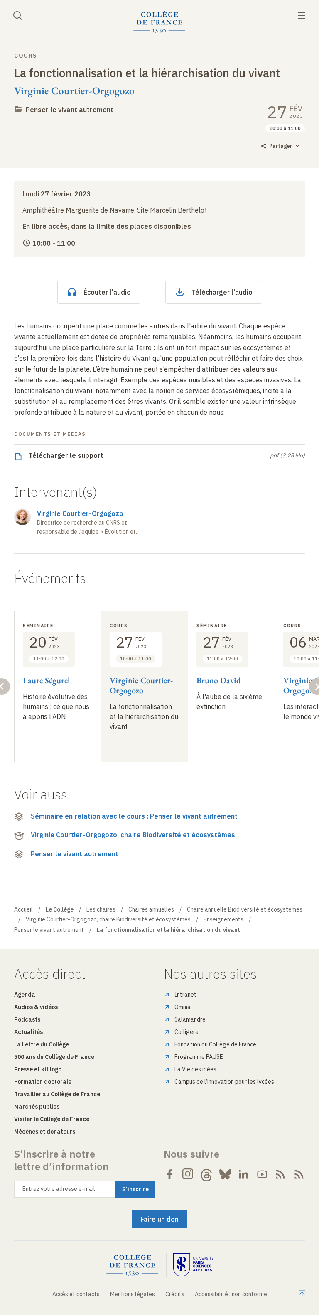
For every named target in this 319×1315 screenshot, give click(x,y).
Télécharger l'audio (222, 292)
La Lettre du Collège (41, 1044)
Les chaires (100, 909)
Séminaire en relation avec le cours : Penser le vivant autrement (134, 816)
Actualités (28, 1032)
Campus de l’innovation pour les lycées (224, 1081)
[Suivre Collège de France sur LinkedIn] (243, 1174)
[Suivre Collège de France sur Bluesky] (225, 1174)
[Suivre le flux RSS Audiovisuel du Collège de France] (299, 1174)
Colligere (186, 1032)
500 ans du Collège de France (54, 1057)
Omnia (182, 1007)
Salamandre (190, 1019)
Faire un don (159, 1219)
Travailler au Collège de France (57, 1094)
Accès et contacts (76, 1294)
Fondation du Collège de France (215, 1044)
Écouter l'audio (107, 292)
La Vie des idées (195, 1069)
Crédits (174, 1294)
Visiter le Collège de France (51, 1119)
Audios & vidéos (36, 1007)
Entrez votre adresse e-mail (58, 1189)
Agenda (24, 994)
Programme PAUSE (198, 1057)
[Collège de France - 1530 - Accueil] (159, 22)
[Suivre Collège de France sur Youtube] (262, 1174)
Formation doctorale (42, 1081)
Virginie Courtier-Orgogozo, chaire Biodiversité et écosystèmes (133, 835)
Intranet (185, 994)
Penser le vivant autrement (69, 109)
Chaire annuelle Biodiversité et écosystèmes (244, 909)
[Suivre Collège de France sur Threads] (206, 1174)
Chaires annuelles (151, 909)
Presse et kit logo (37, 1069)
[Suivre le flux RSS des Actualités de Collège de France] (280, 1174)
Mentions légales (132, 1294)
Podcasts (27, 1019)
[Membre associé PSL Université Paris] (193, 1265)
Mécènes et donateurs (44, 1131)
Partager (280, 146)
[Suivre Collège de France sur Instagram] (188, 1174)
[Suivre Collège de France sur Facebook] (169, 1174)
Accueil (23, 909)
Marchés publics (36, 1106)
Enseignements (223, 919)
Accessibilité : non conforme (231, 1294)
